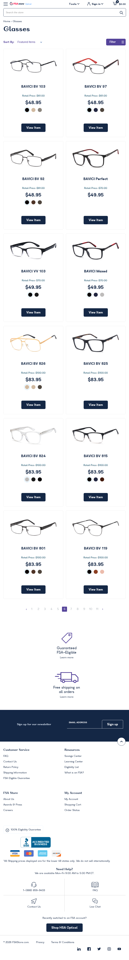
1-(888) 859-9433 (34, 890)
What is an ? (74, 773)
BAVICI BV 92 (33, 179)
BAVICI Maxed (95, 271)
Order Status (72, 810)
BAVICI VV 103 (33, 271)
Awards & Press (12, 805)
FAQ (5, 756)
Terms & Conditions (62, 942)
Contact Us (10, 762)
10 (90, 609)
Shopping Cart (72, 805)
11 (97, 609)
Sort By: (8, 42)
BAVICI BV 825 (96, 363)
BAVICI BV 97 (96, 86)
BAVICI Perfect (95, 179)
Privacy (40, 942)
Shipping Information (15, 773)
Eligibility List (71, 767)
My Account (71, 799)
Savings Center (73, 756)
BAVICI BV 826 (33, 363)
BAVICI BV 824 (33, 456)
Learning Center (73, 762)
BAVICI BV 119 (95, 548)
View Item (33, 128)
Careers (8, 810)
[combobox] (64, 12)
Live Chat (95, 907)
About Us (8, 799)
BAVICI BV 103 (33, 86)
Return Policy (10, 767)
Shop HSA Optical (64, 927)
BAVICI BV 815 (96, 456)
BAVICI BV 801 (33, 548)
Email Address (78, 722)
